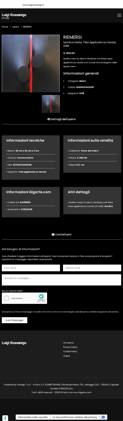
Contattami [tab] (62, 234)
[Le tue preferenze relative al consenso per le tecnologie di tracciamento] (5, 418)
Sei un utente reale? (12, 290)
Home (5, 27)
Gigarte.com (85, 392)
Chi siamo (68, 342)
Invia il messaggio (15, 320)
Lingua (66, 355)
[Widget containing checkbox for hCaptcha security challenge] (24, 298)
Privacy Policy (70, 347)
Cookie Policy (70, 351)
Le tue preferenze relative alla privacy (74, 417)
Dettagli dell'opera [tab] (62, 119)
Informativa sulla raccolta (33, 417)
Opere (15, 27)
